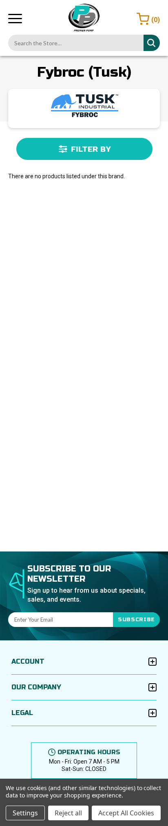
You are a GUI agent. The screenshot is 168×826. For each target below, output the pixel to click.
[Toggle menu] (15, 18)
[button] (84, 149)
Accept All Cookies (126, 812)
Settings (25, 812)
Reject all (68, 812)
